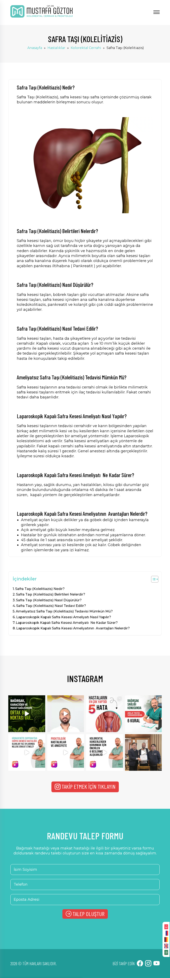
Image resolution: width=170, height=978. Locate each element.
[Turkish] (166, 926)
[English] (166, 945)
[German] (166, 939)
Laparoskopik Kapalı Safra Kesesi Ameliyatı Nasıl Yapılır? (63, 617)
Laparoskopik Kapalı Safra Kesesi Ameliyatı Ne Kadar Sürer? (67, 623)
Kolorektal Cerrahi (86, 48)
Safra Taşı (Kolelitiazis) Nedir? (40, 589)
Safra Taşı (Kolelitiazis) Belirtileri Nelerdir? (50, 594)
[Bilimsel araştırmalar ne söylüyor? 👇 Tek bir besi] (104, 752)
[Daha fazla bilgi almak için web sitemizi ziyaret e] (65, 713)
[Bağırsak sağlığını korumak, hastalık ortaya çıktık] (143, 713)
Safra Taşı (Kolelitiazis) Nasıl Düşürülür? (49, 600)
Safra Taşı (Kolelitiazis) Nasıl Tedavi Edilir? (51, 606)
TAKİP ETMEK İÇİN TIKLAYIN (88, 786)
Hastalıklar (56, 48)
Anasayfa (34, 48)
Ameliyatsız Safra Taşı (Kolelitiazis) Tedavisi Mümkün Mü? (64, 611)
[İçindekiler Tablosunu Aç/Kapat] (152, 579)
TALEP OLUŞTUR (88, 913)
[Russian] (166, 933)
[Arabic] (166, 952)
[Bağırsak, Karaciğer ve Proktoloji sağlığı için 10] (26, 713)
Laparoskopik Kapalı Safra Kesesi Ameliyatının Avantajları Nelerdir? (73, 628)
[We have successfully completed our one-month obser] (143, 752)
